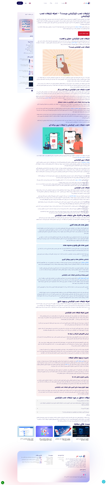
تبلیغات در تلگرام (50, 460)
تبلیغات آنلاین (31, 47)
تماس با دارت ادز (61, 457)
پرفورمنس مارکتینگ (49, 457)
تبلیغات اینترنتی (48, 98)
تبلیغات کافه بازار (50, 462)
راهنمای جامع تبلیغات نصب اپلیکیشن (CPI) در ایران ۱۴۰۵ (62, 439)
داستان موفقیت (30, 50)
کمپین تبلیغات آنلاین (80, 361)
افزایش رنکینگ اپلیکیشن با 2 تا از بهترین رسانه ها (26, 439)
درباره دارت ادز (61, 459)
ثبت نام (19, 3)
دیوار (32, 51)
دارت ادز (56, 3)
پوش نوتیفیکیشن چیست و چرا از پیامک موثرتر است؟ (23, 71)
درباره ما (45, 3)
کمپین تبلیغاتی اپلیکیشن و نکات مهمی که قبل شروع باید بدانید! (45, 439)
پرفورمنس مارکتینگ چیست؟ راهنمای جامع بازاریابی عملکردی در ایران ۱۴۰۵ (23, 83)
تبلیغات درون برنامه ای (80, 157)
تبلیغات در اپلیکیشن (30, 49)
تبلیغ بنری (31, 46)
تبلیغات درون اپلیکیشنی (48, 461)
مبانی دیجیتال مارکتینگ (29, 53)
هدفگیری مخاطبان (84, 262)
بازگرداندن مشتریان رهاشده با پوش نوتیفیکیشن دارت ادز (24, 65)
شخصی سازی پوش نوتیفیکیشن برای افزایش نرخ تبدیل (23, 59)
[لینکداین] (85, 474)
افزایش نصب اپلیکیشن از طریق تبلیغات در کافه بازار (24, 77)
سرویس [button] (63, 3)
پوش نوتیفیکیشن (30, 45)
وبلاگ (51, 3)
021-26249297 (83, 471)
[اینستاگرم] (83, 474)
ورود (25, 3)
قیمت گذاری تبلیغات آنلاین (83, 278)
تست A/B (67, 364)
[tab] (63, 402)
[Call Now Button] (2, 482)
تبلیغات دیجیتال (78, 27)
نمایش (81, 33)
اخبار (32, 43)
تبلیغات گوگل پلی (49, 464)
